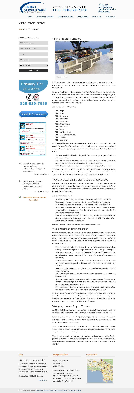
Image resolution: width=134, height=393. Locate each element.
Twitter (78, 390)
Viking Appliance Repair (68, 8)
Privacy (52, 390)
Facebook (72, 390)
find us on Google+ (61, 390)
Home (21, 29)
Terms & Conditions (42, 390)
